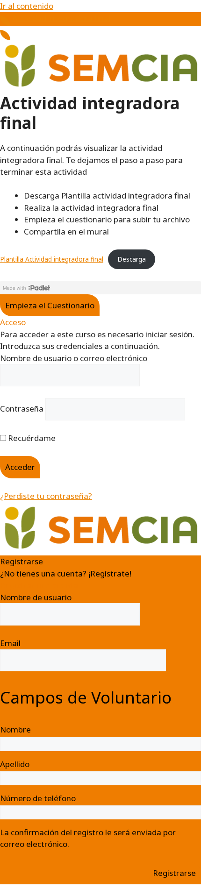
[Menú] (5, 35)
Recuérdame (31, 438)
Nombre (15, 729)
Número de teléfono (38, 798)
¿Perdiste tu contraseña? (46, 496)
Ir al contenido (26, 5)
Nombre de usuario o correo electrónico (73, 358)
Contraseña (21, 408)
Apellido (14, 764)
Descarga (131, 259)
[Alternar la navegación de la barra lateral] (5, 21)
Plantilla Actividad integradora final (51, 259)
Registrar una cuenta (39, 585)
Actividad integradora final (61, 18)
